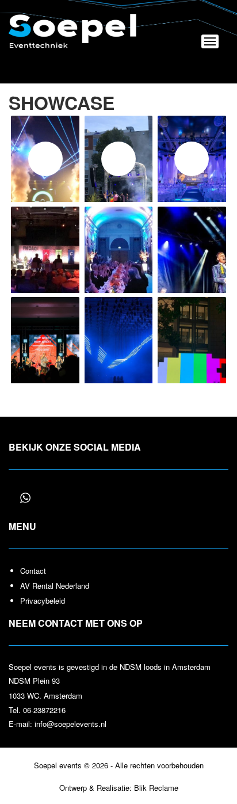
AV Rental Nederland (54, 585)
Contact (33, 570)
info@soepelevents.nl (70, 723)
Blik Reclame (156, 787)
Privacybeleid (42, 600)
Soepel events (73, 34)
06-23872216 (44, 709)
